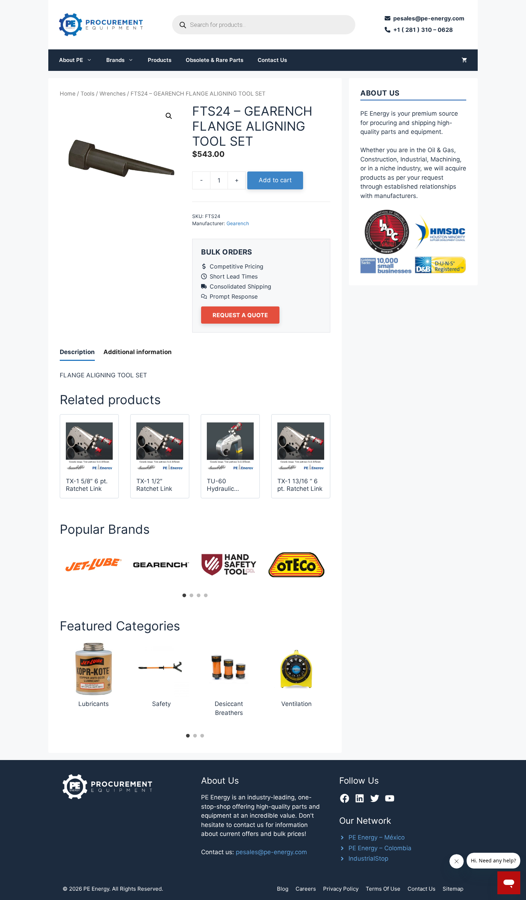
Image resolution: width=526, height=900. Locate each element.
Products (159, 60)
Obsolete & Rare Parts (214, 60)
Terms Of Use (383, 888)
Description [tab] (77, 351)
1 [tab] (184, 595)
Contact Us (272, 60)
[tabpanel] (93, 565)
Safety (161, 703)
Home (68, 93)
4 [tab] (205, 595)
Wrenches (112, 93)
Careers (306, 888)
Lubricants (93, 703)
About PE (71, 60)
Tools (87, 93)
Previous (54, 567)
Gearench (238, 223)
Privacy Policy (341, 888)
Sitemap (453, 888)
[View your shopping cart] (464, 60)
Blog (282, 888)
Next (335, 567)
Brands (115, 60)
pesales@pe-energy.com (271, 852)
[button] (168, 116)
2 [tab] (191, 595)
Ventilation (296, 703)
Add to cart (275, 180)
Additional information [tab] (137, 351)
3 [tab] (198, 595)
